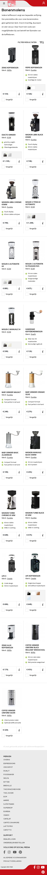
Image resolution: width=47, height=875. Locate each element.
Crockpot (8, 767)
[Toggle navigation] (4, 3)
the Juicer (8, 793)
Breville (7, 786)
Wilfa (9, 70)
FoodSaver (8, 774)
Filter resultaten (27, 42)
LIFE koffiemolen (32, 576)
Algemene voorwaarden (14, 858)
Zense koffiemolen (10, 68)
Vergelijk (9, 100)
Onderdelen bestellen (14, 843)
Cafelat (7, 819)
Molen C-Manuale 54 (11, 329)
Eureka (34, 70)
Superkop (8, 808)
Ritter (6, 782)
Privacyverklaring (12, 861)
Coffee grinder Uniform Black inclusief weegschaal (35, 647)
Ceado (9, 579)
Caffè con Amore (11, 823)
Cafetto (7, 830)
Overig (6, 760)
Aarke (6, 800)
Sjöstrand (8, 804)
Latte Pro (8, 826)
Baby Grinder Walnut (11, 392)
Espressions (9, 763)
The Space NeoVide (12, 789)
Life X (4, 576)
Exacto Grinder (9, 135)
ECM (9, 138)
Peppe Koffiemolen (33, 68)
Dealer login (9, 839)
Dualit (33, 334)
